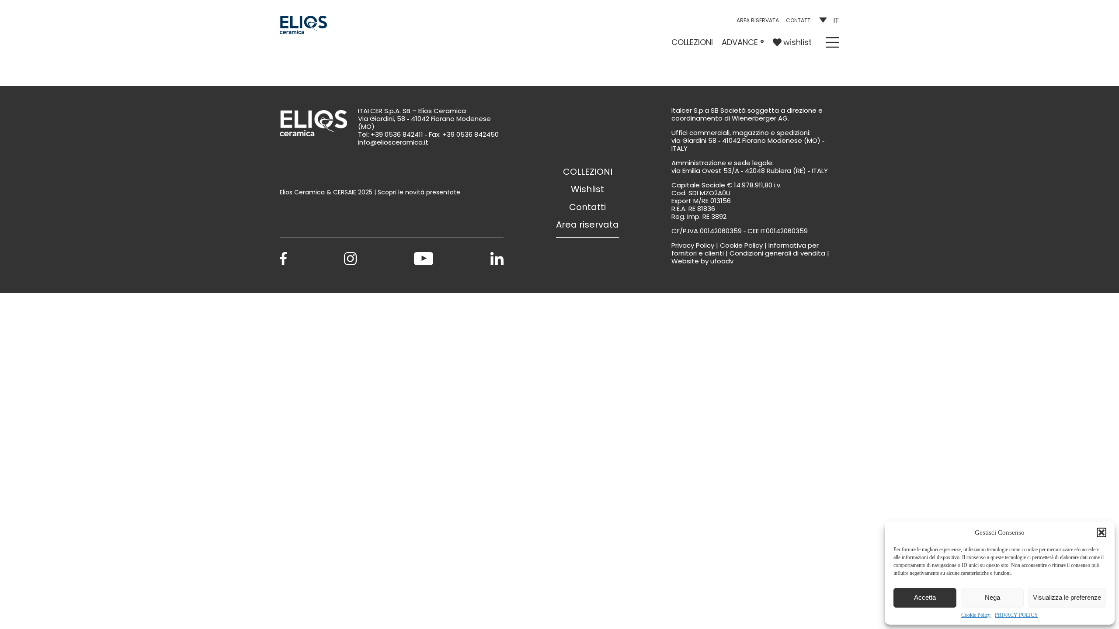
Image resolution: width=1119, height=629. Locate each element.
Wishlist (587, 189)
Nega (992, 597)
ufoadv (721, 261)
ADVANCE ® (743, 42)
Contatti (587, 207)
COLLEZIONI (692, 42)
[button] (1101, 532)
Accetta (925, 597)
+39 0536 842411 (397, 134)
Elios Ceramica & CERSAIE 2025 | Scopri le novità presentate (370, 192)
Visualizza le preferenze (1067, 597)
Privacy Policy (692, 245)
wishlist (797, 42)
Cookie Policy (975, 615)
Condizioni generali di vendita (777, 253)
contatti (799, 20)
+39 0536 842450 (470, 134)
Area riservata (758, 20)
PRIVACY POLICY (1016, 615)
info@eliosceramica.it (393, 142)
